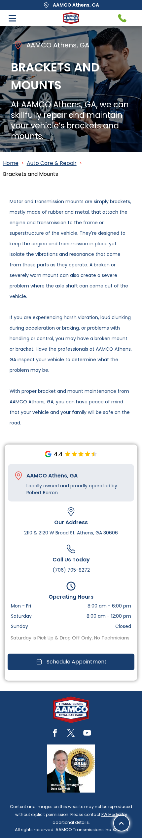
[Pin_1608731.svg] (18, 476)
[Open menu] (12, 18)
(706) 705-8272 (71, 570)
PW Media (111, 814)
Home (10, 163)
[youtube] (87, 734)
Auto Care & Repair (52, 163)
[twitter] (71, 734)
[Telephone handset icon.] (122, 18)
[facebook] (55, 734)
